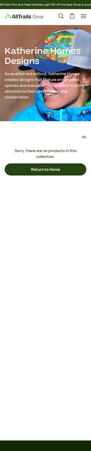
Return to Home (45, 169)
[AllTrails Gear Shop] (24, 16)
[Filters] (84, 137)
